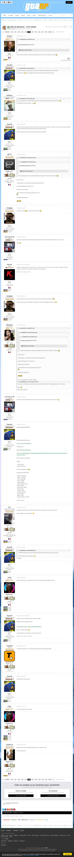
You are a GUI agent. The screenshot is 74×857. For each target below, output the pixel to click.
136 (10, 255)
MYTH (62, 60)
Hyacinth (9, 65)
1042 (32, 779)
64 (9, 282)
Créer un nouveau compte (21, 795)
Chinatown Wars (23, 835)
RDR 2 (10, 836)
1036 (12, 779)
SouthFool (9, 745)
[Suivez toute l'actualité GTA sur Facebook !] (2, 1)
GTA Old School (4, 836)
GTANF (4, 15)
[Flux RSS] (11, 1)
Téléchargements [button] (42, 15)
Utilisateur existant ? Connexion (57, 2)
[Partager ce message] (70, 36)
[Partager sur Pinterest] (14, 809)
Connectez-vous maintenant (53, 795)
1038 (19, 779)
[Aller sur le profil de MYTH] (9, 164)
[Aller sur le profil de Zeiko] (9, 587)
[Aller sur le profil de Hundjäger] (9, 218)
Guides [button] (28, 15)
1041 (29, 779)
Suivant (50, 779)
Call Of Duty (3, 841)
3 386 (10, 178)
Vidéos (34, 15)
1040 (25, 779)
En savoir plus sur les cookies (30, 855)
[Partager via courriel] (12, 809)
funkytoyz (9, 95)
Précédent (7, 779)
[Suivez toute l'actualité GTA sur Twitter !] (4, 1)
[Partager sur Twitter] (3, 809)
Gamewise (3, 845)
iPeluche (9, 36)
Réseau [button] (17, 15)
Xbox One (16, 841)
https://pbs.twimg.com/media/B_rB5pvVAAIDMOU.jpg (29, 626)
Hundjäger (9, 208)
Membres (45, 20)
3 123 (10, 670)
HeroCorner (22, 841)
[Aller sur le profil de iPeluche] (9, 46)
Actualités (10, 15)
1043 (36, 779)
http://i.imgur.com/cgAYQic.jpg (24, 450)
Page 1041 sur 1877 (60, 31)
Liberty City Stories (45, 835)
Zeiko (9, 577)
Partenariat (15, 830)
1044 (39, 779)
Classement (56, 20)
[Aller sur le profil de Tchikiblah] (9, 656)
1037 (15, 779)
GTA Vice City (63, 835)
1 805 (10, 601)
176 (10, 113)
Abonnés (65, 26)
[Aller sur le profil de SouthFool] (9, 754)
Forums (50, 15)
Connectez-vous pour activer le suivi (54, 26)
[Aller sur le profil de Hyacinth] (9, 75)
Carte (61, 20)
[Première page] (3, 32)
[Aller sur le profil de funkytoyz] (9, 105)
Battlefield (10, 841)
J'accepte (67, 854)
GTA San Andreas (54, 835)
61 (9, 83)
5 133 (10, 768)
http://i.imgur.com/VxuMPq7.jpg (24, 443)
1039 (22, 779)
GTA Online (30, 28)
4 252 (10, 532)
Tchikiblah (9, 646)
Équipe (70, 20)
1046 (46, 779)
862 (10, 54)
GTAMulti (16, 835)
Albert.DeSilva (12, 28)
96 (70, 26)
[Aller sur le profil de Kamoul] (9, 274)
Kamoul (9, 264)
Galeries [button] (23, 15)
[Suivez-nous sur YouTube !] (8, 1)
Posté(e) (21, 36)
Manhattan (9, 325)
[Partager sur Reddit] (10, 809)
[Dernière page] (54, 32)
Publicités (9, 830)
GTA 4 (29, 835)
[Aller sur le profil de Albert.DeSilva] (4, 28)
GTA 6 (6, 835)
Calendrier (50, 20)
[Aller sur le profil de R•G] (9, 518)
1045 (42, 779)
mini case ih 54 (9, 237)
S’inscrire (69, 2)
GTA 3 (68, 835)
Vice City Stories (35, 835)
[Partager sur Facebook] (5, 809)
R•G (9, 507)
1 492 (10, 226)
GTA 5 (11, 835)
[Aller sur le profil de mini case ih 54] (9, 247)
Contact (22, 830)
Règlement (65, 20)
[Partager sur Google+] (8, 809)
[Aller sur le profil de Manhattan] (9, 335)
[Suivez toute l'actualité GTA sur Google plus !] (6, 1)
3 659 (10, 349)
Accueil (3, 830)
